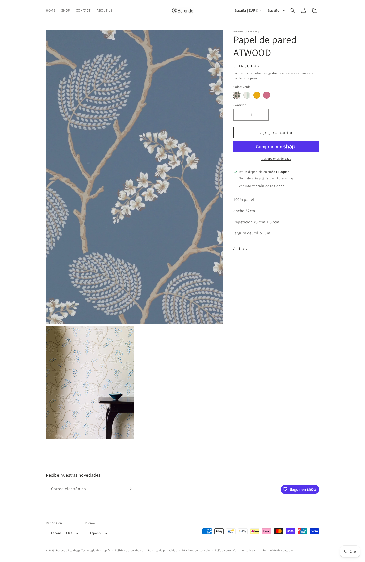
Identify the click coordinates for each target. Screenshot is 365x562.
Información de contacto (277, 550)
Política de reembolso (129, 550)
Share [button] (243, 248)
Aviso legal (248, 550)
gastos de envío (279, 73)
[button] (292, 10)
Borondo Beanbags (68, 550)
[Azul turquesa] (246, 95)
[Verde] (236, 95)
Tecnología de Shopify (95, 550)
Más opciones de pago (276, 159)
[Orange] (256, 95)
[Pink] (266, 95)
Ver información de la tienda (262, 186)
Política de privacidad (162, 550)
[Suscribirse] (129, 489)
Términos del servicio (196, 550)
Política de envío (226, 550)
